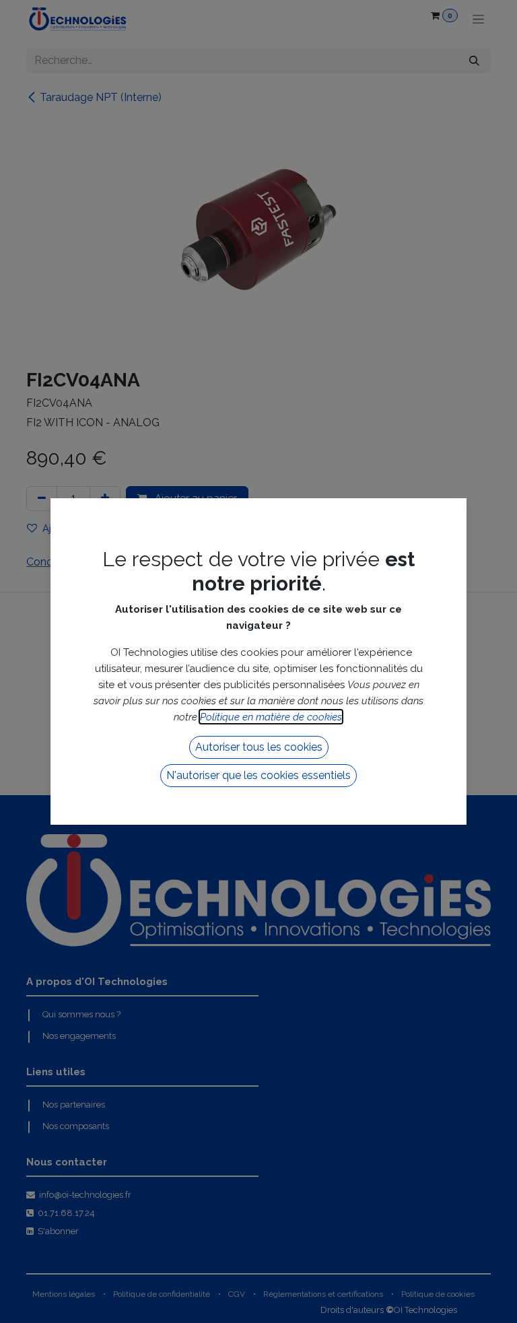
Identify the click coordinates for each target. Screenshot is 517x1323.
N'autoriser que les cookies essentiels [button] (258, 775)
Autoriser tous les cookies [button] (258, 747)
